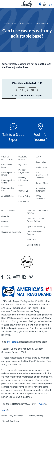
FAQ (16, 23)
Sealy (7, 23)
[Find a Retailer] (40, 4)
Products (27, 23)
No (21, 89)
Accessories (42, 23)
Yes (32, 89)
